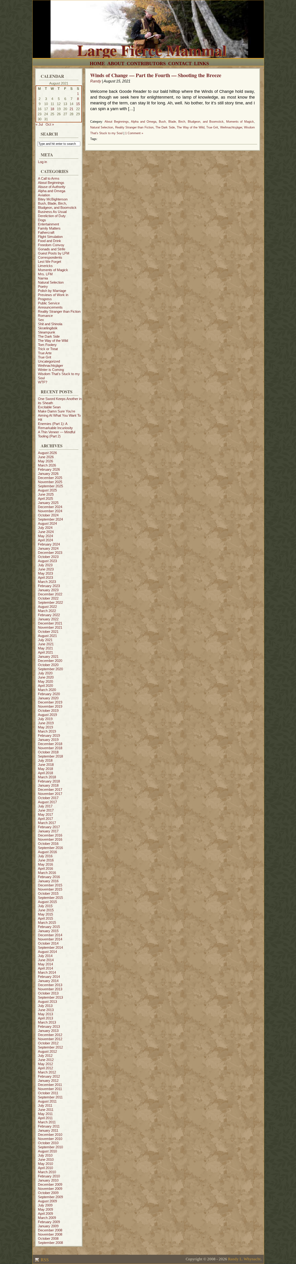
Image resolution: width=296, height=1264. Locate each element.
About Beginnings (51, 183)
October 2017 (48, 798)
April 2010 (45, 1168)
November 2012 (50, 1039)
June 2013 (46, 1010)
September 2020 (50, 669)
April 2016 (45, 868)
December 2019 (50, 702)
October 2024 (48, 515)
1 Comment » (134, 133)
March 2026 (47, 465)
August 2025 (47, 490)
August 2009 (47, 1201)
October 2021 (48, 632)
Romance (45, 316)
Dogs (42, 220)
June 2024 (46, 532)
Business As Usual (52, 212)
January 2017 (48, 831)
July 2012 (45, 1056)
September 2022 (50, 602)
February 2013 (49, 1026)
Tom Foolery (47, 345)
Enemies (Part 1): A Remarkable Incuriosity (55, 426)
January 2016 (48, 881)
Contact (180, 63)
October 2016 (48, 844)
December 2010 (50, 1135)
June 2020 (46, 677)
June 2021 (46, 644)
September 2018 (50, 756)
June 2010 (46, 1159)
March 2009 (47, 1218)
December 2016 (50, 835)
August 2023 (47, 561)
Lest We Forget (49, 262)
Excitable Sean (49, 407)
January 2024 (48, 548)
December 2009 (50, 1184)
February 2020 (49, 694)
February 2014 (49, 977)
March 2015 (47, 923)
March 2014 (47, 972)
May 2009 (45, 1209)
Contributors (146, 63)
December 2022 (50, 594)
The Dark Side (49, 336)
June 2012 (46, 1060)
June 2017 (46, 810)
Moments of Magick (53, 270)
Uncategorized (49, 361)
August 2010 (47, 1151)
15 (78, 104)
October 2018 (48, 752)
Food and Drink (49, 241)
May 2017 (45, 814)
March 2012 (47, 1072)
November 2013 (50, 989)
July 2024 (45, 528)
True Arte (45, 353)
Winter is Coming (51, 370)
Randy (95, 81)
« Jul (39, 124)
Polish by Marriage (52, 291)
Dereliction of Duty (52, 216)
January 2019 (48, 740)
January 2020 (48, 698)
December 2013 (50, 985)
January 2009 (48, 1226)
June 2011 (45, 1110)
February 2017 (49, 827)
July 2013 (45, 1006)
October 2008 (48, 1238)
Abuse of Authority (51, 187)
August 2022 (47, 607)
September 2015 (50, 898)
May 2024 (45, 536)
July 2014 (45, 956)
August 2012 (47, 1051)
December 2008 (50, 1230)
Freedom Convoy (51, 245)
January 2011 (48, 1130)
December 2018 (50, 744)
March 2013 (47, 1022)
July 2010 (45, 1155)
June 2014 (46, 960)
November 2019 (50, 706)
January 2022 (48, 619)
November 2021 (50, 627)
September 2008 (50, 1243)
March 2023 (47, 582)
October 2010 (48, 1143)
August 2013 (47, 1001)
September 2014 (50, 947)
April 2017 (45, 819)
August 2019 (47, 715)
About (115, 63)
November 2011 (50, 1089)
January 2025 (48, 503)
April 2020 (45, 686)
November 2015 (50, 889)
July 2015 (45, 906)
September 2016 (50, 848)
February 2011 (49, 1126)
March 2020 (47, 690)
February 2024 (49, 544)
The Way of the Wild (53, 341)
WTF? (42, 382)
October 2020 (48, 665)
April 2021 (45, 652)
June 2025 (46, 494)
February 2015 (49, 927)
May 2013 (45, 1014)
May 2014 (45, 964)
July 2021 (45, 640)
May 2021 (45, 648)
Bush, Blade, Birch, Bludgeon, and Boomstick (57, 205)
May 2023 (45, 573)
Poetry (43, 286)
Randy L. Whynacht (244, 1259)
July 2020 (45, 673)
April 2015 (45, 918)
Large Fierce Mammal (152, 50)
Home (97, 63)
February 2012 (49, 1076)
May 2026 (45, 461)
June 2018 (46, 765)
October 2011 (48, 1093)
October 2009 (48, 1193)
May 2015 (45, 914)
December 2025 (50, 478)
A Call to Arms (48, 178)
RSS (44, 1259)
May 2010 (45, 1164)
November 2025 (50, 482)
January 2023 (48, 590)
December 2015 (50, 885)
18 (52, 109)
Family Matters (49, 228)
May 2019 (45, 727)
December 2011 (50, 1085)
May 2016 (45, 864)
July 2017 (45, 806)
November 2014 (50, 939)
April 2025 (45, 498)
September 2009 (50, 1197)
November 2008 (50, 1234)
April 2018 (45, 773)
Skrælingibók (48, 328)
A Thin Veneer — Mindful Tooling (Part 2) (56, 434)
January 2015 (48, 931)
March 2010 (47, 1172)
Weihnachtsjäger (50, 365)
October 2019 (48, 710)
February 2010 (49, 1176)
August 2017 (47, 802)
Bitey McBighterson (53, 199)
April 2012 (45, 1068)
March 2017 (47, 823)
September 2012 (50, 1047)
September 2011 (50, 1097)
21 (71, 109)
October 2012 (48, 1043)
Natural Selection (51, 282)
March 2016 (47, 873)
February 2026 (49, 469)
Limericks (45, 266)
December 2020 (50, 661)
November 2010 (50, 1139)
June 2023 (46, 569)
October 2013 (48, 993)
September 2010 (50, 1147)
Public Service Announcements (50, 305)
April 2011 (45, 1118)
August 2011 (47, 1101)
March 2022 (47, 611)
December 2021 (50, 623)
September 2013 (50, 997)
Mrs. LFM (45, 274)
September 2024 (50, 519)
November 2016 (50, 839)
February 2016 (49, 877)
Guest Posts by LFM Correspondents (53, 255)
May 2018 (45, 769)
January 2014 (48, 981)
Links (201, 63)
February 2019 (49, 735)
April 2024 (45, 540)
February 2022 (49, 615)
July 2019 (45, 719)
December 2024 (50, 507)
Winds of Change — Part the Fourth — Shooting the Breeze (155, 75)
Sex (41, 320)
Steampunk (46, 332)
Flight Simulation (50, 237)
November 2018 (50, 748)
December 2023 (50, 553)
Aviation (44, 195)
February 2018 (49, 781)
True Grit (44, 357)
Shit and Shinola (50, 324)
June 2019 (46, 723)
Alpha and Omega (51, 191)
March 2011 (47, 1122)
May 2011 (45, 1114)
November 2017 (50, 794)
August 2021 (47, 636)
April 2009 (45, 1214)
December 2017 (50, 789)
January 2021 (48, 656)
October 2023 (48, 557)
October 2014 (48, 943)
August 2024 (47, 523)
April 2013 (45, 1018)
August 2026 (47, 453)
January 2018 (48, 785)
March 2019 (47, 731)
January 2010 (48, 1180)
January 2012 (48, 1080)
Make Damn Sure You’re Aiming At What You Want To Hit (59, 415)
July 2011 (45, 1105)
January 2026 (48, 474)
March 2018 (47, 777)
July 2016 (45, 856)
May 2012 (45, 1064)
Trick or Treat (48, 349)
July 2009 (45, 1205)
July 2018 (45, 760)
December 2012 (50, 1035)
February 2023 (49, 586)
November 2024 (50, 511)
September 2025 (50, 486)
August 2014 (47, 952)
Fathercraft (46, 232)
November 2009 (50, 1189)
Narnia (43, 278)
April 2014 (45, 968)
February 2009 (49, 1222)
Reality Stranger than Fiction (59, 311)
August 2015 (47, 902)
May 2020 (45, 681)
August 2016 (47, 852)
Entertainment (48, 224)
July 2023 (45, 565)
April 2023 (45, 577)
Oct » (50, 124)
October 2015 (48, 893)
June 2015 (46, 910)
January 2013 (48, 1031)
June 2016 (46, 860)
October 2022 (48, 598)
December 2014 (50, 935)
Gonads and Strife (51, 249)
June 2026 (46, 457)
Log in (42, 162)
